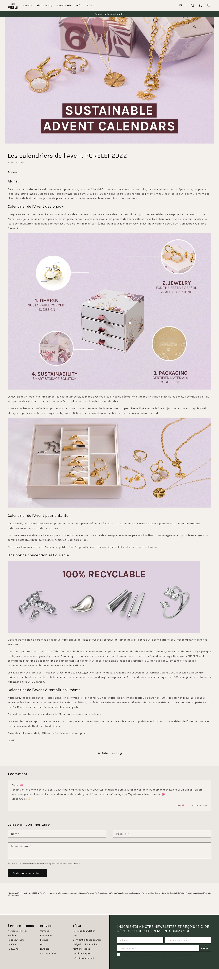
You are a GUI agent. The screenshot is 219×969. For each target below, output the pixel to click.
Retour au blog (112, 753)
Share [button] (14, 172)
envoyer (205, 948)
